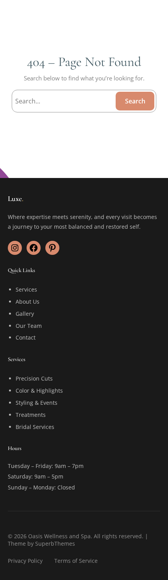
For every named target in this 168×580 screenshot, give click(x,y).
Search (135, 101)
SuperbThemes (55, 543)
